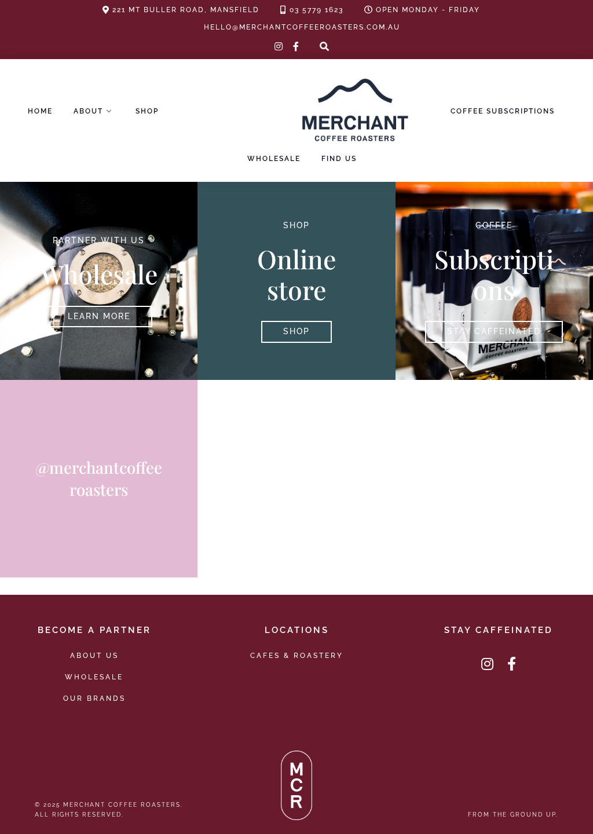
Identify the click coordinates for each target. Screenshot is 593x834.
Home (40, 111)
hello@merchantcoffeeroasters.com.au (302, 27)
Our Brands (94, 698)
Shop (147, 111)
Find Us (339, 159)
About (88, 111)
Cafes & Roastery (296, 655)
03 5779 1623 (316, 10)
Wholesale (274, 159)
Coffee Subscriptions (503, 111)
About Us (94, 655)
